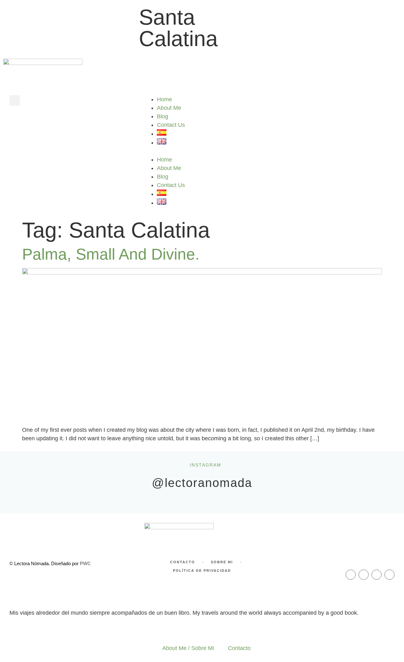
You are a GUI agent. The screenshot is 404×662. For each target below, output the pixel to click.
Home (164, 99)
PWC (85, 563)
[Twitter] (376, 575)
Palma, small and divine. (110, 254)
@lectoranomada (202, 482)
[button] (14, 100)
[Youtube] (389, 575)
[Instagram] (364, 575)
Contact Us (171, 125)
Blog (162, 116)
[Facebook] (351, 575)
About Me (169, 108)
